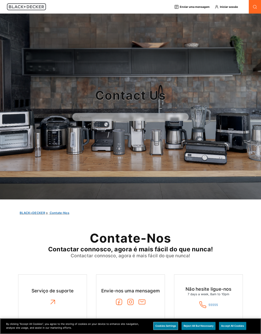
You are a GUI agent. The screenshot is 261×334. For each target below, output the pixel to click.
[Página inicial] (26, 6)
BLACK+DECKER (32, 213)
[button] (228, 6)
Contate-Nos (60, 213)
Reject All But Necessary (198, 325)
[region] (130, 326)
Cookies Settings (165, 325)
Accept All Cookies (232, 325)
